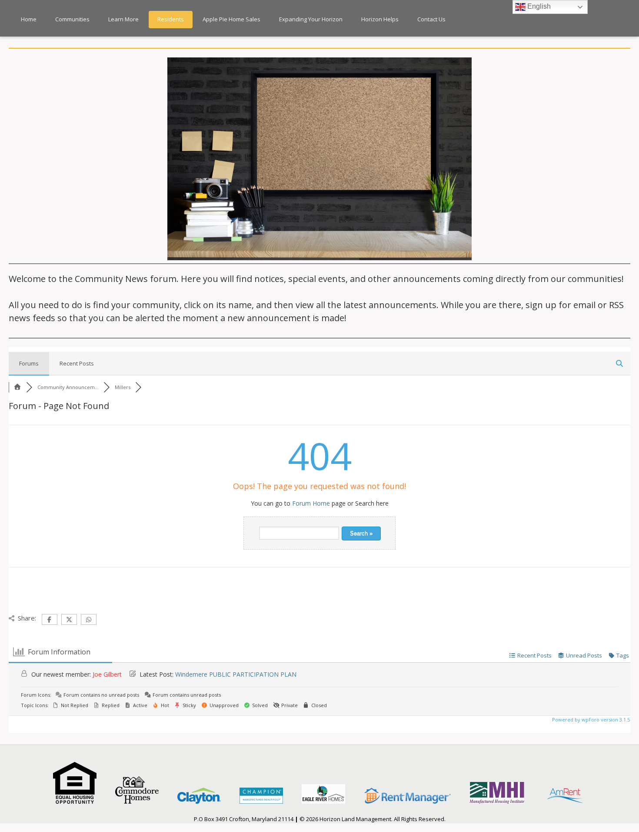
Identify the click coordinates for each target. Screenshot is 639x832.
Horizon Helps (380, 19)
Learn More (123, 19)
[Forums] (17, 387)
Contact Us (431, 19)
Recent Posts (77, 363)
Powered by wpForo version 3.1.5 (590, 719)
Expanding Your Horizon (311, 19)
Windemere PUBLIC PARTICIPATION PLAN (235, 674)
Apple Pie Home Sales (231, 19)
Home (29, 19)
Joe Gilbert (107, 674)
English (538, 6)
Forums (29, 363)
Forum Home (311, 503)
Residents (170, 19)
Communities (72, 19)
